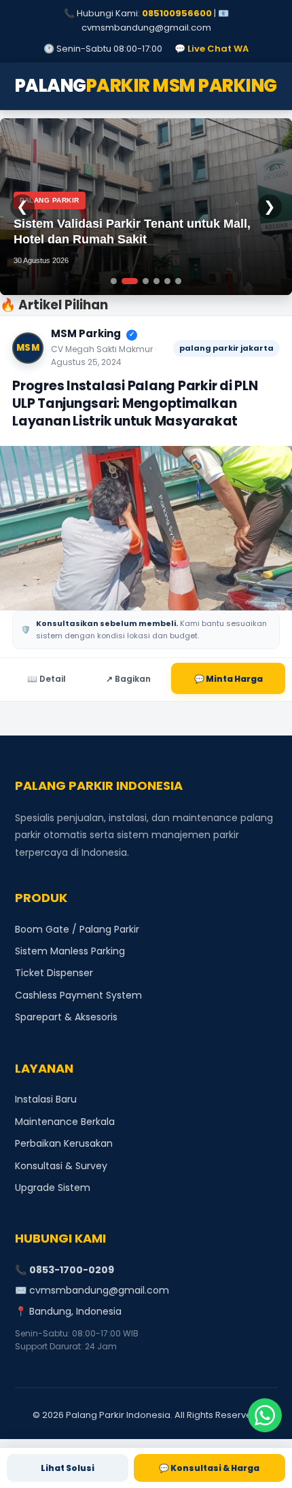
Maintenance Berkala (65, 1121)
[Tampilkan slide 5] (167, 281)
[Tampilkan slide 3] (143, 281)
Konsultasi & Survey (61, 1166)
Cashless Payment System (78, 995)
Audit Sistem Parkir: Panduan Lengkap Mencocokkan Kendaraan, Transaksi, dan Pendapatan (133, 224)
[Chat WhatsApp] (265, 1415)
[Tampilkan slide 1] (114, 281)
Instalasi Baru (46, 1099)
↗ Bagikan (128, 679)
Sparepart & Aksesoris (66, 1017)
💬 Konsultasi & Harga (209, 1468)
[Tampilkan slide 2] (127, 281)
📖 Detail (46, 679)
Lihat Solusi (67, 1468)
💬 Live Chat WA (212, 48)
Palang (146, 85)
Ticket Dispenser (54, 973)
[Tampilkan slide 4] (156, 281)
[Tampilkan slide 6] (178, 281)
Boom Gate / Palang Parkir (77, 929)
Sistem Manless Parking (70, 951)
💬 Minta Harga (228, 679)
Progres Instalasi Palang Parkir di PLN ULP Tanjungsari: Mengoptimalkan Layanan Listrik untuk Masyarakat (135, 403)
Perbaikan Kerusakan (64, 1143)
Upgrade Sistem (52, 1187)
